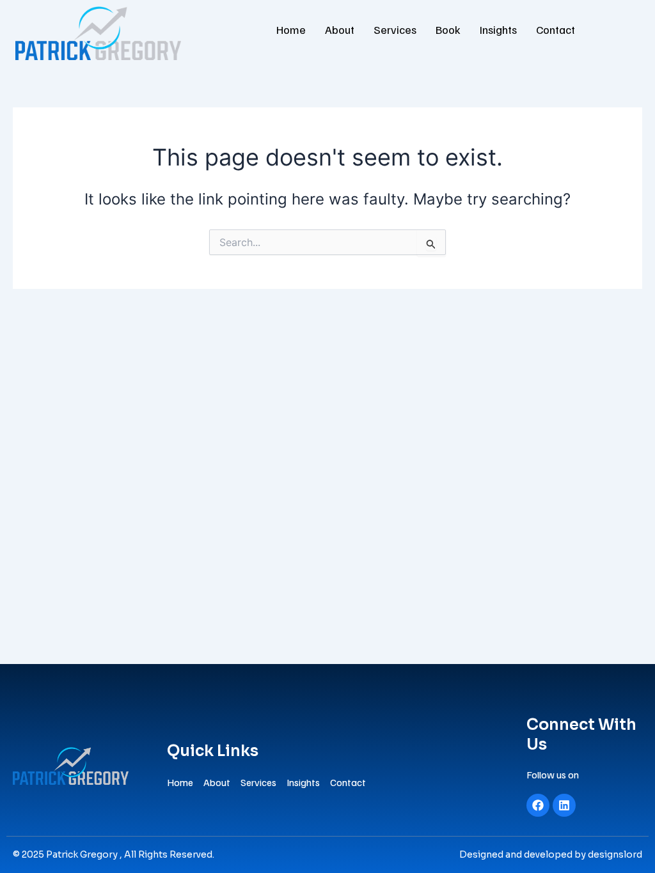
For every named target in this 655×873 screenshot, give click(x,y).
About (339, 29)
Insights (498, 29)
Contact (555, 29)
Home (291, 29)
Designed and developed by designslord (550, 854)
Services (395, 29)
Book (448, 29)
